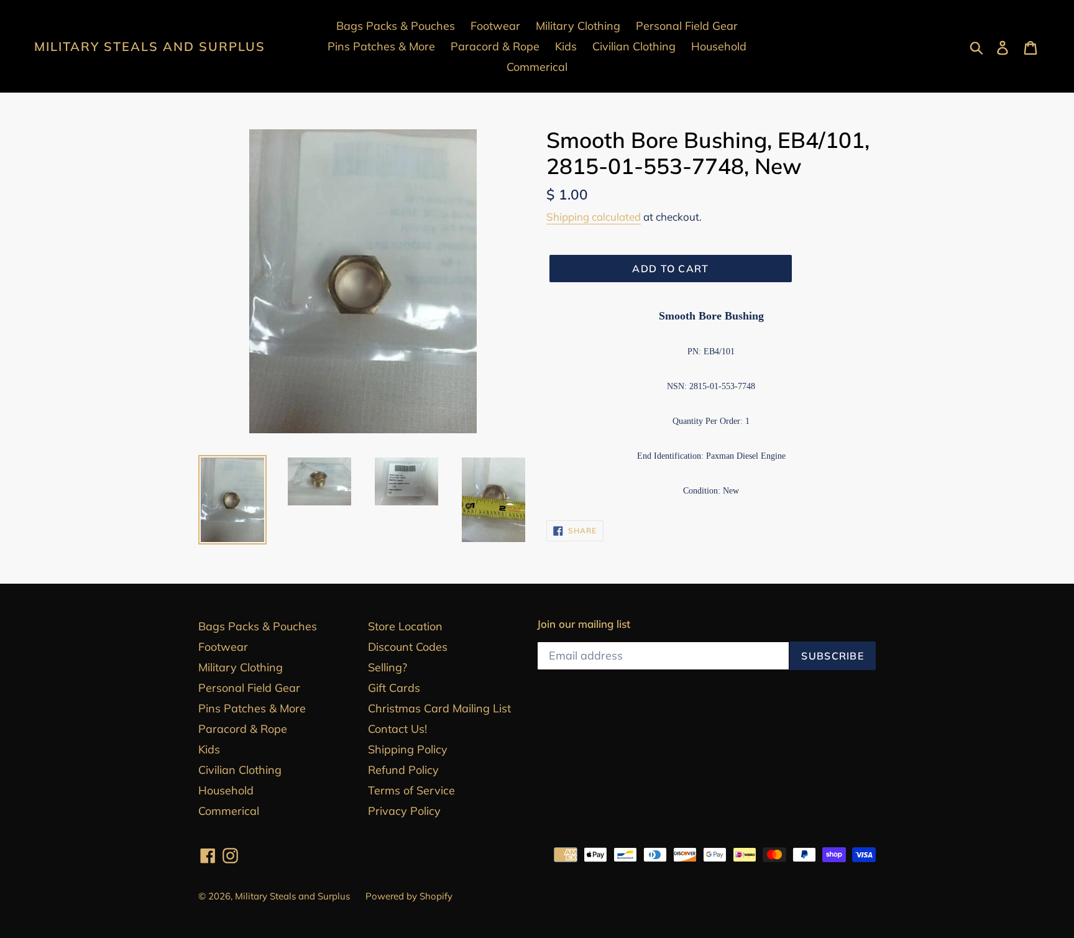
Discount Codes (408, 647)
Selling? (387, 667)
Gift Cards (394, 688)
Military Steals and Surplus (149, 46)
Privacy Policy (404, 811)
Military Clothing (240, 667)
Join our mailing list (583, 624)
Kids (209, 749)
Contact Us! (397, 729)
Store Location (405, 626)
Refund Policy (403, 770)
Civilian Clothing (240, 770)
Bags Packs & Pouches (257, 626)
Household (226, 790)
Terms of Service (411, 790)
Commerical (228, 811)
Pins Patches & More (252, 708)
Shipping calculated (593, 216)
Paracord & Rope (242, 729)
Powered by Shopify (408, 896)
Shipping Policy (408, 749)
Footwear (223, 647)
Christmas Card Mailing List (439, 708)
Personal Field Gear (249, 688)
